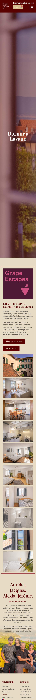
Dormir (4, 695)
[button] (32, 7)
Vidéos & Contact (7, 697)
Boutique (5, 686)
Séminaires (6, 692)
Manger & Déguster (8, 689)
